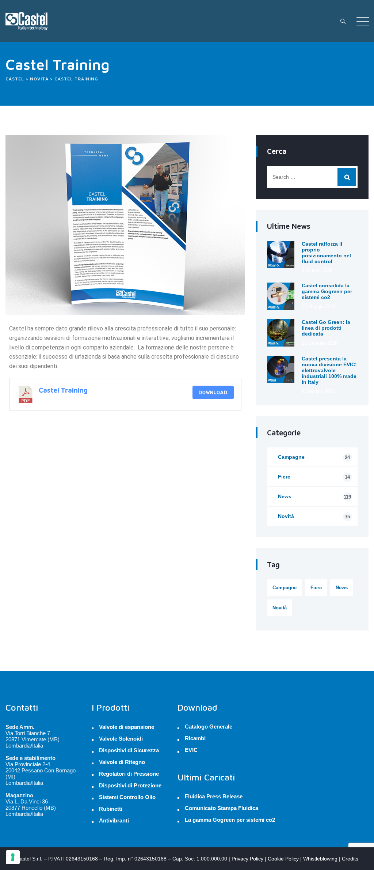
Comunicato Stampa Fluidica (221, 808)
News (314, 496)
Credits (350, 859)
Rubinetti (110, 809)
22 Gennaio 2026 (319, 343)
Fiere (314, 477)
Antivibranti (114, 820)
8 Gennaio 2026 (318, 391)
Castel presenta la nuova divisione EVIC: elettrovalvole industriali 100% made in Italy (329, 370)
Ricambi (195, 738)
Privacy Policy (247, 859)
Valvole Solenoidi (121, 738)
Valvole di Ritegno (122, 762)
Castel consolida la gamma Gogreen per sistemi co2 (327, 291)
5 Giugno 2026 (317, 270)
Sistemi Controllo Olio (127, 797)
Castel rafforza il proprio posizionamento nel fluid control (326, 252)
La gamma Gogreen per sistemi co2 (230, 820)
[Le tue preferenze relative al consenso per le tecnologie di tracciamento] (13, 857)
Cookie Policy (283, 859)
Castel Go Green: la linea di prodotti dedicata (326, 328)
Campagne (314, 457)
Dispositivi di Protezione (130, 785)
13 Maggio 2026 (318, 306)
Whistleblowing (320, 859)
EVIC (191, 750)
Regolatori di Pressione (129, 774)
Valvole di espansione (126, 727)
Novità (314, 516)
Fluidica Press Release (214, 796)
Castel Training (63, 390)
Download (213, 392)
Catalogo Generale (208, 727)
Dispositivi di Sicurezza (129, 750)
